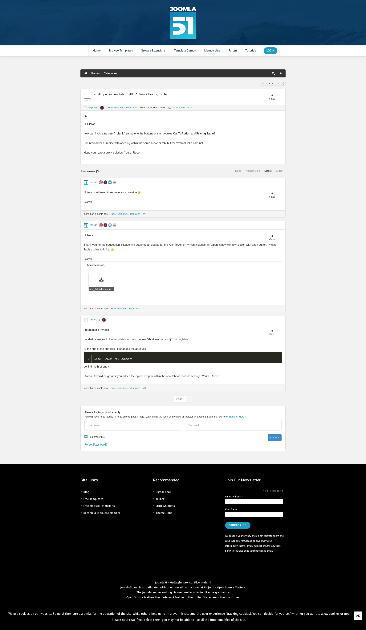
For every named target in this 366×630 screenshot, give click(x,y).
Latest (267, 170)
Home (97, 50)
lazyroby (92, 107)
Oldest (279, 170)
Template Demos (185, 50)
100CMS (160, 499)
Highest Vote (253, 170)
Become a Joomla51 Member (101, 513)
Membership (212, 50)
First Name (231, 509)
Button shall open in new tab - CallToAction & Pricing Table (125, 94)
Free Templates (93, 499)
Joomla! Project (202, 587)
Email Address (234, 496)
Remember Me (96, 436)
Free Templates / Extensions (122, 107)
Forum (233, 50)
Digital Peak (163, 492)
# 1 (145, 214)
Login (270, 50)
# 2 (145, 308)
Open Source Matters (231, 587)
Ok (358, 615)
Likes (238, 170)
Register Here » (237, 416)
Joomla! (147, 592)
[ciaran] (86, 182)
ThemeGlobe (164, 513)
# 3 (145, 388)
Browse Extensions (153, 50)
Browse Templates (121, 50)
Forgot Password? (95, 444)
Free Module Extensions (99, 506)
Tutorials (250, 50)
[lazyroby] (85, 107)
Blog (86, 492)
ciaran (93, 182)
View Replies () (272, 83)
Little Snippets (165, 506)
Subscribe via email (182, 107)
